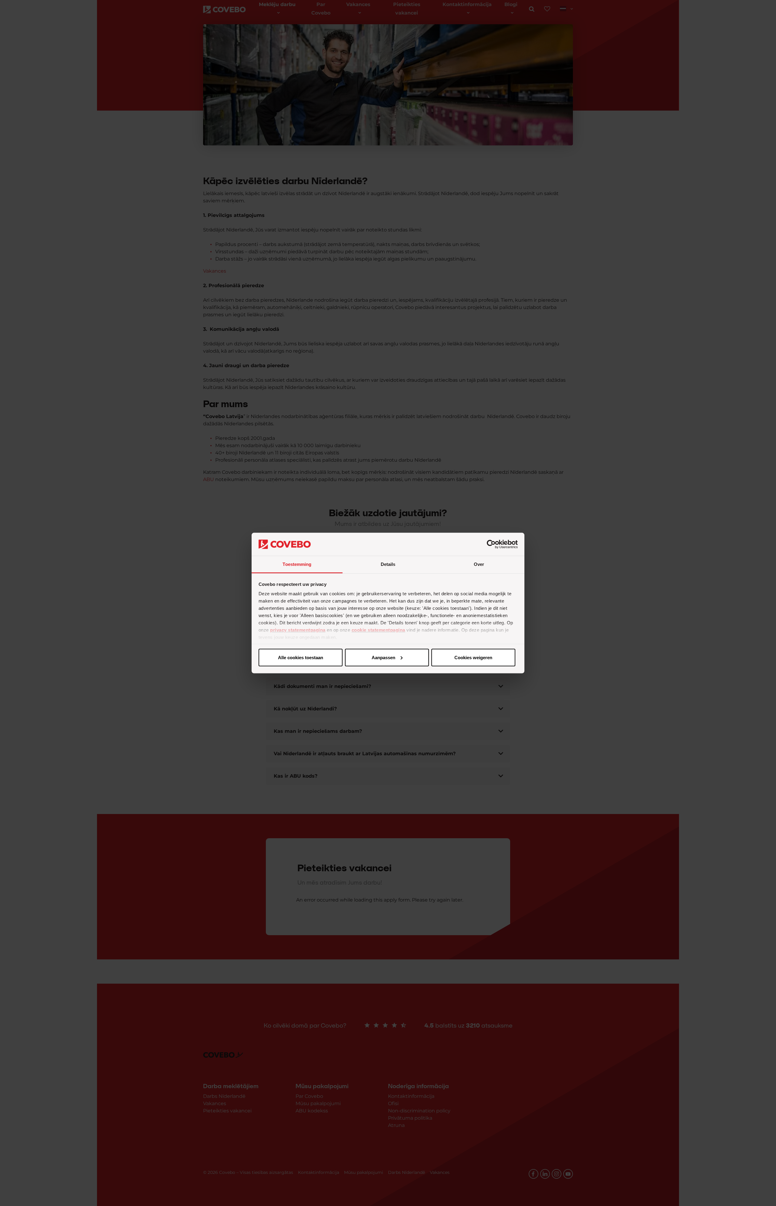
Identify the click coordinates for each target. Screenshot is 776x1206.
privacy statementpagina (298, 630)
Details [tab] (388, 564)
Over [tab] (479, 564)
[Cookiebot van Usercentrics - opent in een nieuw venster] (491, 544)
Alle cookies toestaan (300, 657)
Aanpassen (383, 657)
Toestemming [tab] (297, 564)
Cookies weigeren (473, 657)
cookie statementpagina (378, 630)
